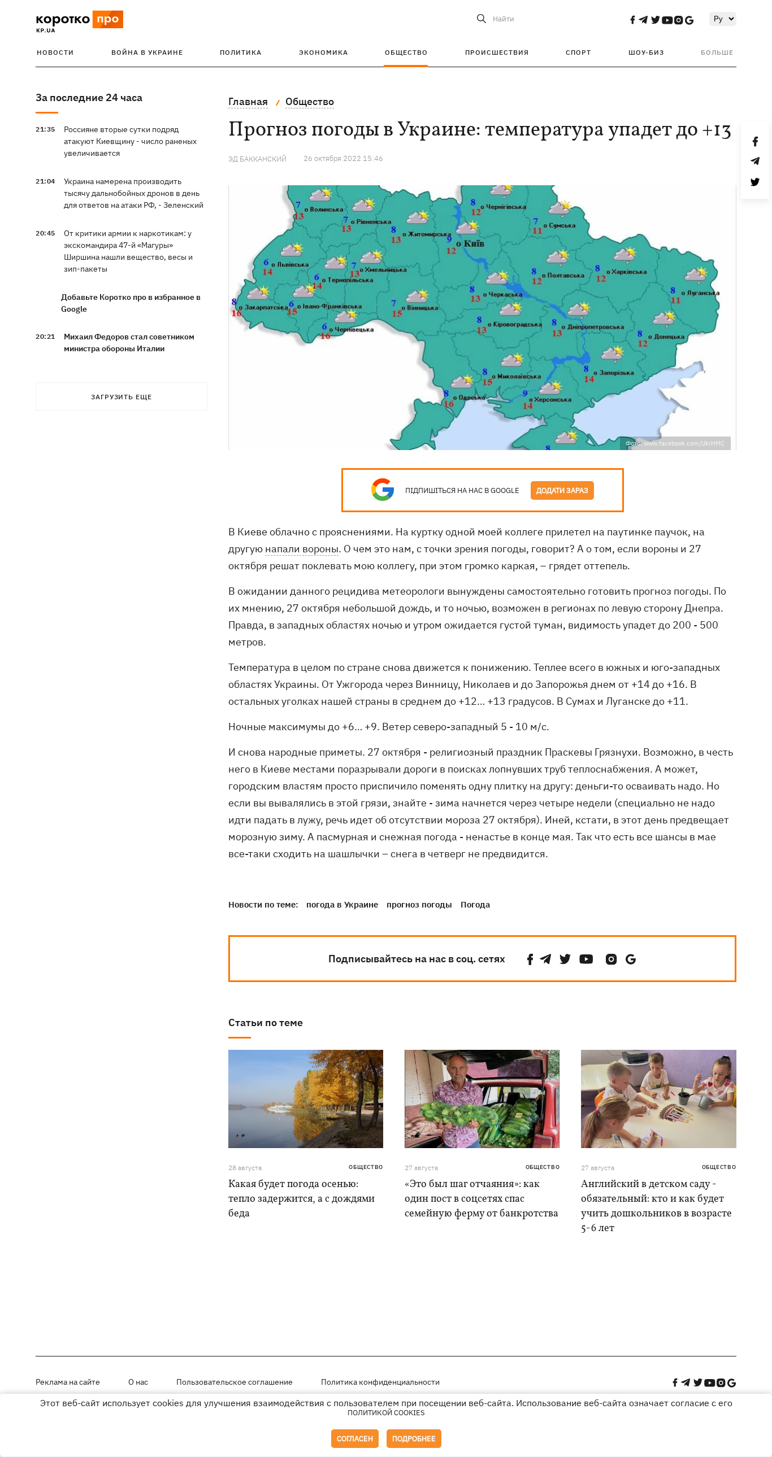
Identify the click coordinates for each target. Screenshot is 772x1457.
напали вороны (302, 548)
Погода (475, 904)
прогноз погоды (419, 904)
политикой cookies (386, 1412)
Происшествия (497, 52)
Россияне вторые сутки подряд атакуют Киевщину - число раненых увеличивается (130, 141)
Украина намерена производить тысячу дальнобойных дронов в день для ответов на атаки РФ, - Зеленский (133, 193)
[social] (632, 19)
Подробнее (414, 1438)
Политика (241, 52)
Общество (406, 52)
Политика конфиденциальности (380, 1382)
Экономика (323, 52)
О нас (138, 1382)
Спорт (578, 52)
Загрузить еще (121, 396)
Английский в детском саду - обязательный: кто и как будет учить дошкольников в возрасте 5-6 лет (656, 1206)
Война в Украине (147, 52)
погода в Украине (342, 904)
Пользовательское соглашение (234, 1382)
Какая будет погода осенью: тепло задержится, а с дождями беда (301, 1199)
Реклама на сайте (68, 1382)
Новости (55, 52)
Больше (717, 52)
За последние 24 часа (89, 97)
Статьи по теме (265, 1022)
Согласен (355, 1438)
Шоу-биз (646, 52)
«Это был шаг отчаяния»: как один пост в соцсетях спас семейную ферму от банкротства (481, 1199)
